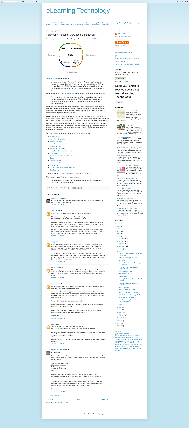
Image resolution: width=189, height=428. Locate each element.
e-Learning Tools (64, 24)
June (120, 305)
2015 (119, 226)
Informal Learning (102, 23)
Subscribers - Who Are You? (125, 155)
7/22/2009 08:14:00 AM (58, 205)
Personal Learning (91, 23)
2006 (119, 326)
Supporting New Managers (125, 198)
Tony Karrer (56, 187)
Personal (118, 345)
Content (117, 341)
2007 (119, 323)
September (122, 246)
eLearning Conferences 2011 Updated (133, 124)
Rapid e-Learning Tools (136, 23)
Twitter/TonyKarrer (120, 61)
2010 (119, 234)
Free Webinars (123, 260)
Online (139, 341)
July (120, 251)
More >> (120, 350)
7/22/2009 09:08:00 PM (58, 261)
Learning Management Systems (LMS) (80, 24)
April (120, 310)
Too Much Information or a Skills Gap (129, 290)
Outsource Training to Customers (128, 258)
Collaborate (53, 153)
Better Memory (54, 144)
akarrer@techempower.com (123, 53)
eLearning (135, 339)
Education (118, 346)
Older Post (105, 399)
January (121, 317)
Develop (135, 335)
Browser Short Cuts (56, 160)
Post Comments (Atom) (61, 402)
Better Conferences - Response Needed (129, 147)
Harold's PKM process (95, 39)
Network (121, 348)
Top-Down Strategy (56, 141)
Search (52, 158)
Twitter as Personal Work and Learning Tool (63, 156)
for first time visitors (121, 45)
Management (132, 341)
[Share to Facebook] (79, 188)
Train (136, 337)
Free (116, 350)
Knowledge (136, 346)
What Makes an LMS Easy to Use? (127, 208)
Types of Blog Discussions (124, 188)
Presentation (136, 343)
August (121, 249)
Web (116, 343)
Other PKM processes (68, 93)
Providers (121, 343)
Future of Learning (124, 287)
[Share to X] (77, 188)
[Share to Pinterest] (81, 188)
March (121, 312)
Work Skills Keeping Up (57, 139)
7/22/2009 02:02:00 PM (58, 236)
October (121, 244)
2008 (119, 321)
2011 (119, 231)
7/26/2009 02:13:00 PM (58, 391)
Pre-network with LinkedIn (58, 163)
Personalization (125, 345)
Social (141, 339)
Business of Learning (132, 165)
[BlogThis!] (75, 188)
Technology (128, 339)
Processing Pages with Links (59, 148)
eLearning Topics (124, 274)
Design (123, 339)
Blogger (102, 414)
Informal (117, 337)
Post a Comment (54, 395)
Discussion (127, 348)
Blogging (126, 335)
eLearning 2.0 (81, 23)
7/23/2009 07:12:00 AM (58, 344)
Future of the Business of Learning (129, 292)
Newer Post (50, 399)
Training (117, 339)
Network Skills (54, 165)
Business (139, 345)
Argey (53, 242)
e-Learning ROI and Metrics (100, 24)
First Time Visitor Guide (124, 137)
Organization (129, 346)
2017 (119, 223)
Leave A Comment (131, 111)
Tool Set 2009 (54, 136)
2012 (119, 229)
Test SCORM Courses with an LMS (127, 178)
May (120, 307)
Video (117, 348)
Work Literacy (70, 173)
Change (126, 343)
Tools (133, 337)
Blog (122, 335)
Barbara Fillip (55, 267)
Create (129, 337)
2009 (119, 236)
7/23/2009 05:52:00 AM (58, 278)
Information (123, 337)
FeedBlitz (125, 82)
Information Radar (55, 146)
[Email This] (73, 188)
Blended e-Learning (52, 24)
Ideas (123, 346)
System (138, 348)
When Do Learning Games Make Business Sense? (128, 300)
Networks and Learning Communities (61, 151)
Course (126, 341)
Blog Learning (54, 170)
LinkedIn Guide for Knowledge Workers (62, 167)
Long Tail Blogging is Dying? (127, 297)
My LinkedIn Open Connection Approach (127, 58)
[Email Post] (69, 187)
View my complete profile (122, 36)
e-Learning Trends (71, 23)
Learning (118, 335)
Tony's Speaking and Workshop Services (127, 64)
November (122, 241)
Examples (133, 345)
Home (78, 399)
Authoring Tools (123, 23)
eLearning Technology (78, 10)
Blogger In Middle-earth (58, 350)
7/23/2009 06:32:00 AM (58, 318)
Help (139, 335)
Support (133, 348)
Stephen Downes (51, 78)
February (121, 315)
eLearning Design (113, 23)
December (122, 238)
